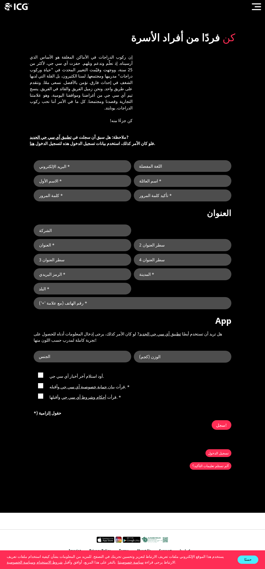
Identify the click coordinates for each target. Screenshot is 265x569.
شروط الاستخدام (49, 562)
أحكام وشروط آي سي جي (83, 397)
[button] (178, 563)
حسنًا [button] (248, 559)
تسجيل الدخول (218, 453)
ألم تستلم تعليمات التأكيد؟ (210, 465)
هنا (32, 143)
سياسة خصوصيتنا (131, 562)
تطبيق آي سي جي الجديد (50, 137)
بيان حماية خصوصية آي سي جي (87, 387)
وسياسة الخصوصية (21, 562)
